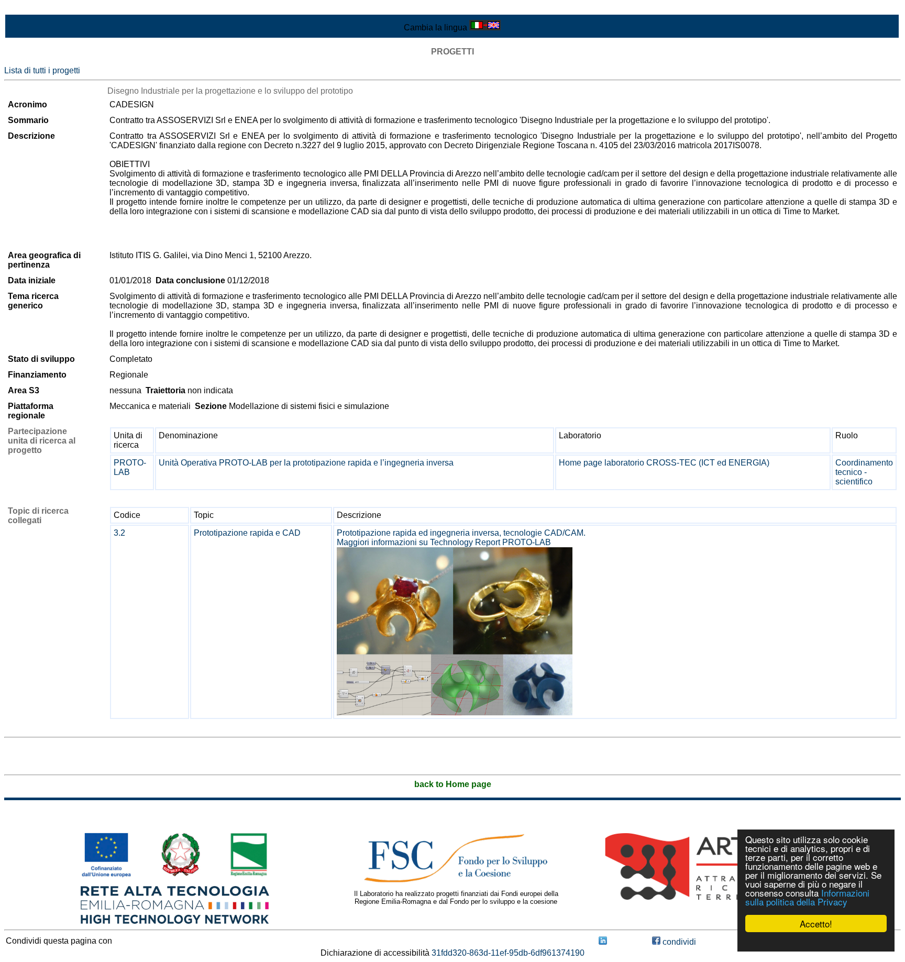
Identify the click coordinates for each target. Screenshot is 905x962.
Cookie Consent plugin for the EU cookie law (816, 941)
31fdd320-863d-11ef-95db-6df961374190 (508, 952)
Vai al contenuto (34, 8)
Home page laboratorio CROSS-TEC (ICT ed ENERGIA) (664, 462)
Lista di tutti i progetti (42, 70)
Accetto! (816, 923)
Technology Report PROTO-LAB (490, 542)
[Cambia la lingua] (485, 27)
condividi (678, 941)
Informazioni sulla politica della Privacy (807, 897)
